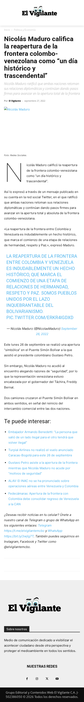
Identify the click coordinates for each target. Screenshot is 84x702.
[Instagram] (37, 679)
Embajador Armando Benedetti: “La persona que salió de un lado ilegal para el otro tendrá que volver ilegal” (42, 437)
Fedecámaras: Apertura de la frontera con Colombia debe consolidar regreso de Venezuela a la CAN (43, 499)
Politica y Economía (25, 30)
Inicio (7, 30)
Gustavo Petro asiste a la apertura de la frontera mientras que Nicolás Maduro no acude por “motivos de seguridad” (42, 468)
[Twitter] (47, 679)
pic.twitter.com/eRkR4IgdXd (39, 317)
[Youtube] (57, 679)
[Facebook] (27, 679)
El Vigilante (15, 100)
